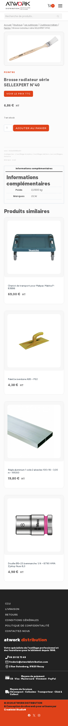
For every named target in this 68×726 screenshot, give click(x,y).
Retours (11, 614)
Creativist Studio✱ (15, 709)
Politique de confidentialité (27, 625)
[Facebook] (29, 715)
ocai (14, 160)
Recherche (59, 16)
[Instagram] (38, 715)
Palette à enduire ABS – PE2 (23, 379)
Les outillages (56, 154)
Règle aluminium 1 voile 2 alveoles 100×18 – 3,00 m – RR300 (33, 471)
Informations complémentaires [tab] (34, 168)
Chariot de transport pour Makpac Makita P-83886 (31, 287)
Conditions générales (22, 620)
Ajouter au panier (31, 128)
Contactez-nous (17, 631)
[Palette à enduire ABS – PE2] (34, 340)
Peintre (9, 72)
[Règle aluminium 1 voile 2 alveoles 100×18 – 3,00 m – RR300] (34, 431)
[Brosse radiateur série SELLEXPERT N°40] (34, 49)
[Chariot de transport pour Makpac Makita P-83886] (34, 247)
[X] (34, 715)
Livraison (12, 609)
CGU (8, 603)
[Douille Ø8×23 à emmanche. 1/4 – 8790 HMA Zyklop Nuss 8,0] (34, 525)
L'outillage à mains (23, 154)
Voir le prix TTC (18, 93)
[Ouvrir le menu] (60, 5)
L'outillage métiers (41, 154)
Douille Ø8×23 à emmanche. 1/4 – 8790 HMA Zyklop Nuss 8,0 (31, 565)
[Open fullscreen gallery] (60, 62)
